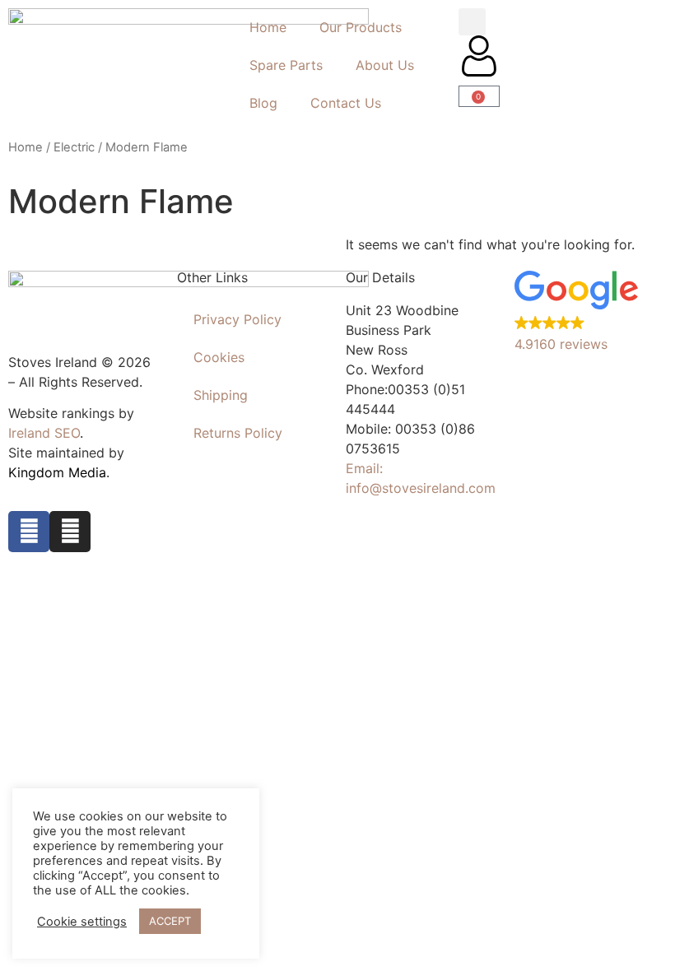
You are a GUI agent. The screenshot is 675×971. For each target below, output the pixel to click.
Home (267, 27)
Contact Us (345, 103)
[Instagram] (70, 531)
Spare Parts (286, 65)
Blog (263, 103)
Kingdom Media (57, 472)
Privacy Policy (237, 319)
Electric (74, 147)
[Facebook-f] (28, 531)
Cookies (218, 357)
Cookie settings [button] (82, 921)
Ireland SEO (44, 433)
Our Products (360, 27)
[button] (472, 21)
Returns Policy (237, 433)
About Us (385, 65)
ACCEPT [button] (170, 920)
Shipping (220, 395)
